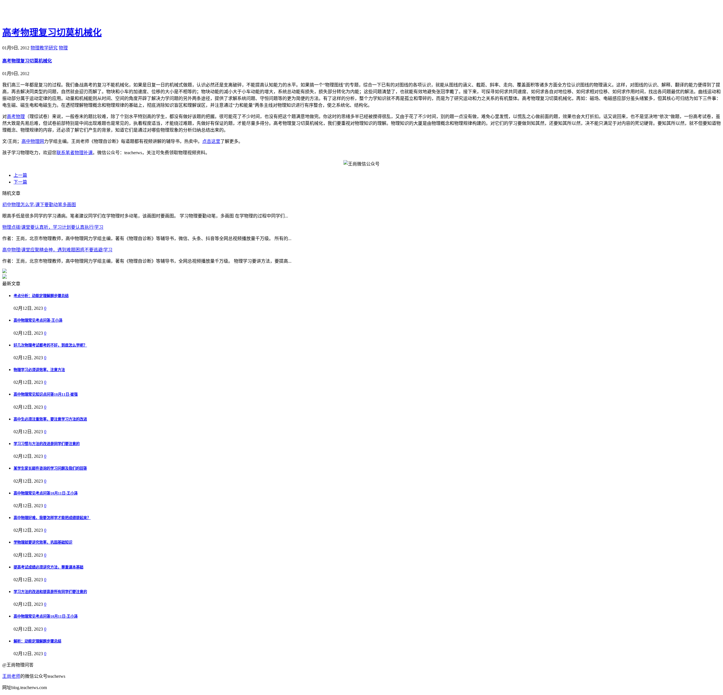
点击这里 (211, 141)
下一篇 (20, 182)
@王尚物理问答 (33, 13)
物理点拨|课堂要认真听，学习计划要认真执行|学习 (52, 227)
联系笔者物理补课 (74, 152)
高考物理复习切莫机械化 (52, 32)
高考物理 (16, 116)
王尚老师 (11, 676)
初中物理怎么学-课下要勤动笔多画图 (39, 204)
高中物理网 (32, 141)
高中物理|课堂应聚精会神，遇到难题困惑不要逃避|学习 (57, 249)
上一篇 (20, 175)
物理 (63, 47)
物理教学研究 (44, 47)
